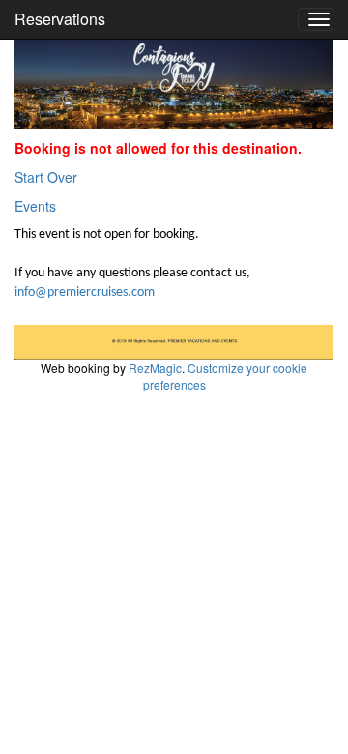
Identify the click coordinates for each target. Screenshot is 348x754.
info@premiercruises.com (84, 292)
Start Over (45, 177)
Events (35, 206)
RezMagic (155, 368)
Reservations (59, 19)
